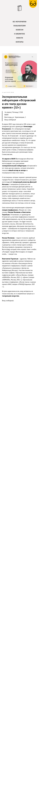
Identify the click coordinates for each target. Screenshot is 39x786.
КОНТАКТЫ (19, 42)
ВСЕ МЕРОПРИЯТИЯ (19, 22)
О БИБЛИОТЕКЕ (19, 34)
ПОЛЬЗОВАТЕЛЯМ (19, 26)
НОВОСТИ (19, 38)
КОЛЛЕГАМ (19, 30)
